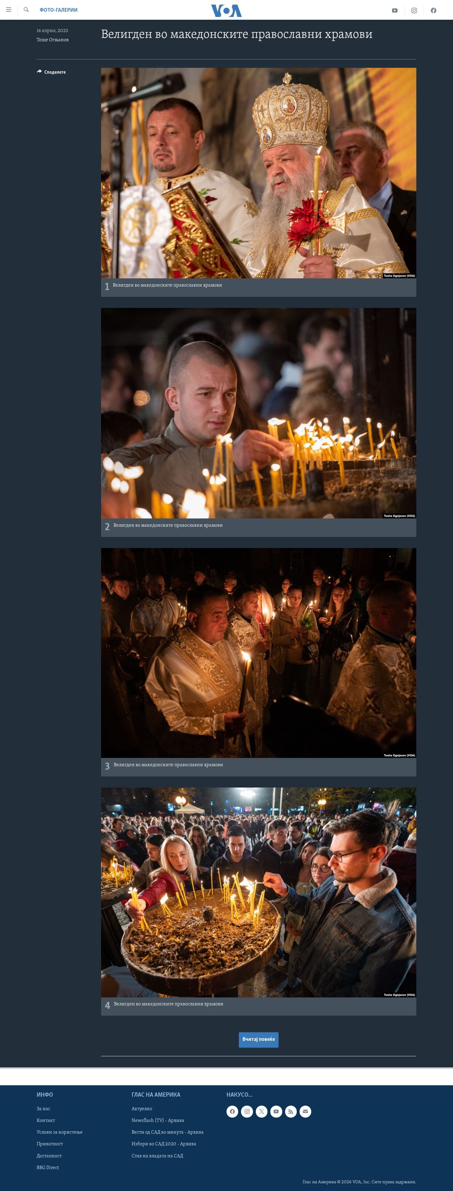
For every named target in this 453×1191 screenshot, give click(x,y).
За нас (43, 1109)
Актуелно (142, 1109)
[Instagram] (414, 10)
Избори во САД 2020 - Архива (164, 1144)
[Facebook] (433, 10)
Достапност (49, 1155)
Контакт (46, 1120)
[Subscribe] (305, 1111)
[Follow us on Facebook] (232, 1111)
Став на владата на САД (157, 1155)
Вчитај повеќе (259, 1039)
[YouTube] (395, 10)
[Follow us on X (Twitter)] (261, 1111)
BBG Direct (48, 1167)
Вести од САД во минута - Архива (168, 1132)
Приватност (50, 1144)
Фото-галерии (59, 10)
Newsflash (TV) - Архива (158, 1120)
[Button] (51, 74)
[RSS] (291, 1111)
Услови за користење (60, 1132)
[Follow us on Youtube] (276, 1111)
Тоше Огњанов (53, 40)
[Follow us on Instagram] (247, 1111)
